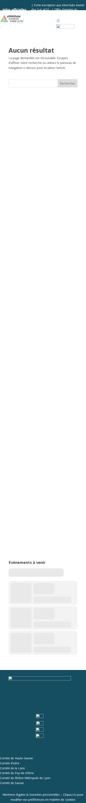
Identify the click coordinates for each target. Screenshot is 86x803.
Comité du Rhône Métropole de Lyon (25, 778)
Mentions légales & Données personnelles (31, 795)
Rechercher (67, 83)
